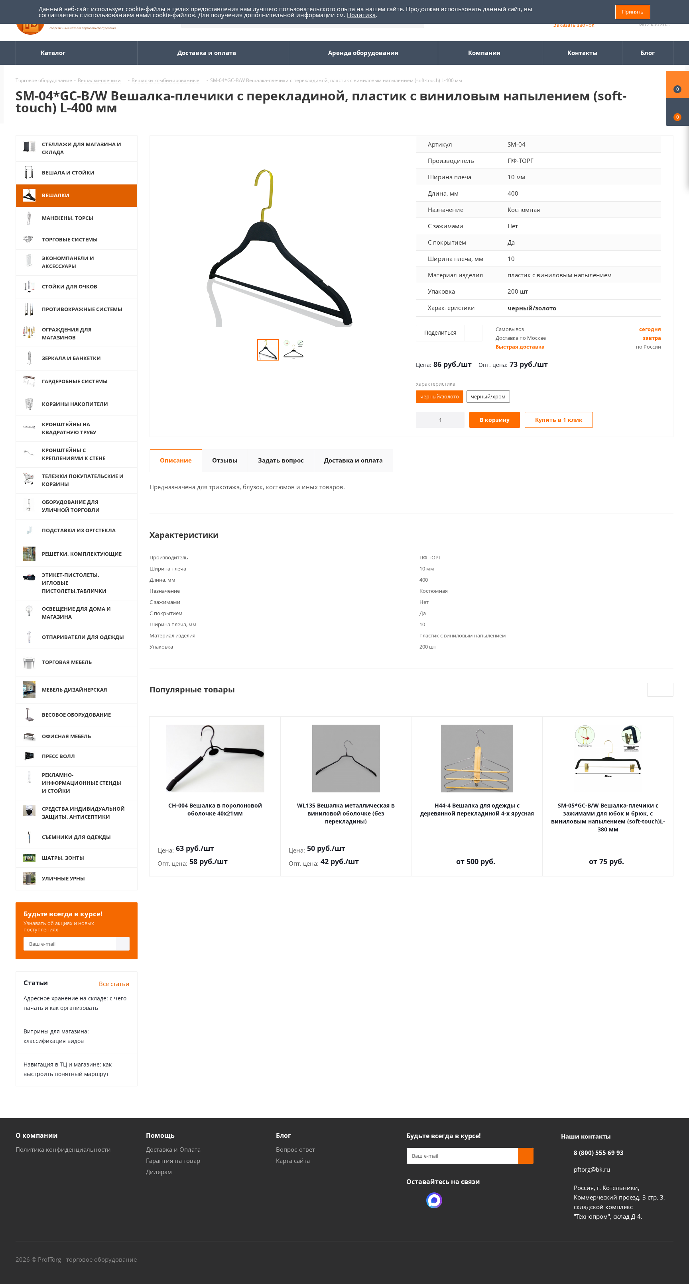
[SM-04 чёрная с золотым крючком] (280, 247)
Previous (654, 690)
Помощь (160, 1135)
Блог (283, 1135)
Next (666, 690)
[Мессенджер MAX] (434, 1200)
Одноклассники (414, 1200)
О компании (37, 1135)
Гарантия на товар (173, 1160)
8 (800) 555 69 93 (599, 1153)
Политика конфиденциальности (63, 1149)
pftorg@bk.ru (592, 1169)
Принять (633, 11)
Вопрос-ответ (295, 1149)
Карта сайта (293, 1160)
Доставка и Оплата (173, 1149)
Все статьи (114, 984)
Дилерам (159, 1172)
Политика (361, 15)
